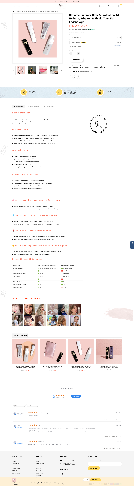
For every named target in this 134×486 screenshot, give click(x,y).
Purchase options (73, 35)
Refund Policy (39, 466)
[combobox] (19, 405)
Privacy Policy (39, 468)
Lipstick (14, 461)
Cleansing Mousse (16, 468)
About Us (38, 461)
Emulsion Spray (15, 463)
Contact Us (38, 475)
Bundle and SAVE (16, 473)
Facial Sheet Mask (16, 466)
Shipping (71, 32)
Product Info (18, 106)
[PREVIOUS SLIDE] (13, 70)
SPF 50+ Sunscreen (16, 470)
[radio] (71, 38)
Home (13, 11)
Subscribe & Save (78, 42)
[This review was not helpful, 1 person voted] (119, 448)
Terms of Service (39, 470)
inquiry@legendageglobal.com (69, 460)
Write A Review (76, 396)
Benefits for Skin (33, 106)
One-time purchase (76, 37)
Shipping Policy (39, 473)
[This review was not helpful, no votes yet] (119, 420)
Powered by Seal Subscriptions (117, 45)
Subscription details (76, 46)
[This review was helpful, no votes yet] (116, 420)
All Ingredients (49, 106)
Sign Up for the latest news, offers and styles (97, 460)
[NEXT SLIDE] (61, 70)
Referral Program (40, 463)
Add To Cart (95, 479)
